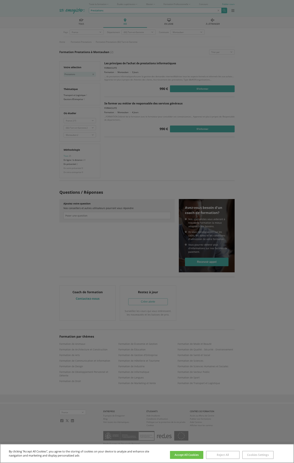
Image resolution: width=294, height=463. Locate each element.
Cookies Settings (258, 455)
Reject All (223, 455)
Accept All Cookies (187, 455)
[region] (147, 453)
